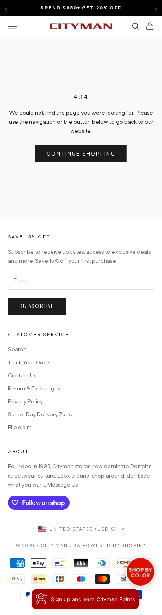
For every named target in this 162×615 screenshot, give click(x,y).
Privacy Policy (25, 401)
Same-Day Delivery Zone (40, 414)
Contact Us (22, 375)
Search (17, 349)
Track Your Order (29, 362)
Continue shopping (81, 153)
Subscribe (37, 306)
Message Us (62, 484)
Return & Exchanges (34, 388)
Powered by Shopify (114, 545)
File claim (20, 427)
